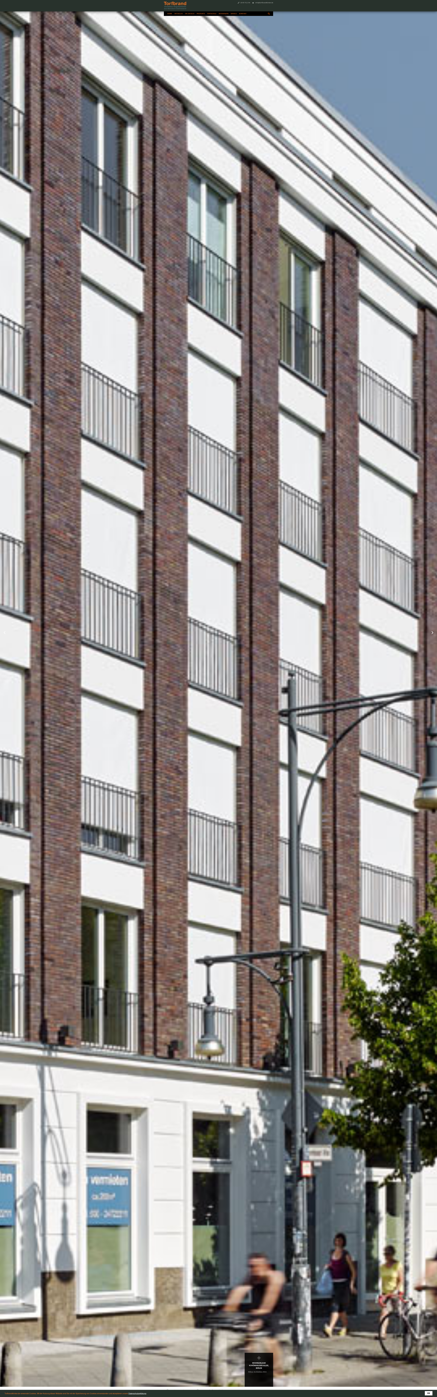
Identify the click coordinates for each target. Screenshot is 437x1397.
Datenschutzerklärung (137, 1393)
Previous (4, 632)
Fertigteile (211, 14)
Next (432, 632)
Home (169, 14)
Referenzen (223, 14)
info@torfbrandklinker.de (264, 3)
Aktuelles (178, 14)
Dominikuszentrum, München (259, 1366)
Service (234, 14)
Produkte (201, 14)
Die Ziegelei (189, 14)
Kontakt (242, 14)
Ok (428, 1393)
